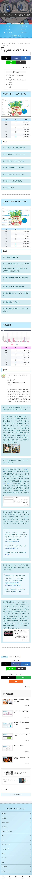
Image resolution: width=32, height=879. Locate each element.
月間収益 (18, 656)
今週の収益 (10, 84)
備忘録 (10, 77)
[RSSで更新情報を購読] (16, 681)
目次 (13, 72)
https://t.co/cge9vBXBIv (11, 548)
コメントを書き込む (16, 794)
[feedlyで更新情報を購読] (23, 677)
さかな (3, 853)
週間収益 (5, 656)
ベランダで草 (5, 849)
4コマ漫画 (4, 866)
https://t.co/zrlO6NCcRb (12, 541)
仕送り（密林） (6, 822)
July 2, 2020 (17, 591)
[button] (21, 62)
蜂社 (3, 835)
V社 (3, 840)
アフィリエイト (6, 844)
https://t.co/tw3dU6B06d (12, 582)
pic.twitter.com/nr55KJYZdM (13, 585)
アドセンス (5, 827)
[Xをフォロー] (8, 677)
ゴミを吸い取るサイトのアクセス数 (16, 80)
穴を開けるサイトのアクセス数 (15, 75)
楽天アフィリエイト (7, 831)
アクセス (12, 656)
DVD (3, 862)
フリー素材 (5, 858)
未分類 (3, 871)
